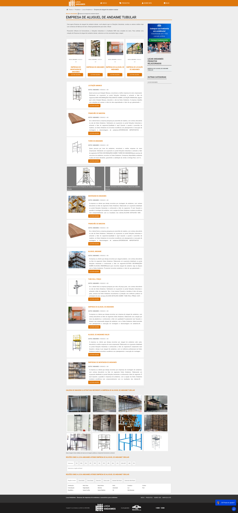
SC (99, 463)
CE (117, 463)
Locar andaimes (153, 82)
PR (95, 463)
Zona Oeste (90, 480)
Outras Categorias (157, 77)
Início (104, 3)
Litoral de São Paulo (130, 480)
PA (134, 463)
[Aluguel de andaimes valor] (76, 342)
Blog (167, 3)
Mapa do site (166, 497)
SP (90, 463)
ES (86, 463)
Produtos (126, 3)
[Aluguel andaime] (76, 259)
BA (113, 463)
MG (81, 463)
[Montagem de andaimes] (76, 204)
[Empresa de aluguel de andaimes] (76, 315)
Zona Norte (81, 480)
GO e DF (123, 463)
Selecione (70, 463)
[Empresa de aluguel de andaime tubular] (85, 176)
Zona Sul (98, 480)
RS (104, 463)
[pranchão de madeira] (76, 231)
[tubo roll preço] (76, 287)
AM (129, 463)
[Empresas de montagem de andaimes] (76, 370)
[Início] (78, 3)
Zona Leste (106, 480)
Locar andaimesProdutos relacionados (155, 61)
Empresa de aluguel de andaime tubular (89, 13)
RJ (76, 463)
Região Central (72, 480)
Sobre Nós (148, 3)
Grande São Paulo (117, 480)
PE (108, 463)
